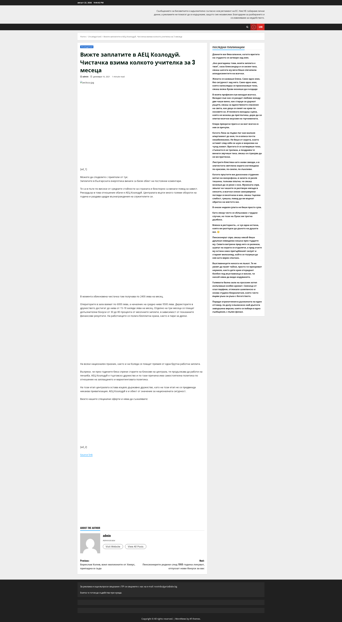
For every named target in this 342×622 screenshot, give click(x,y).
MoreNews (180, 618)
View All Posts (135, 546)
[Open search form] (247, 27)
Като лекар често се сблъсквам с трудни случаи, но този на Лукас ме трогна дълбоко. (235, 216)
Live (261, 26)
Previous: (107, 564)
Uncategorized (87, 47)
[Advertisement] (142, 148)
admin (85, 76)
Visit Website (113, 546)
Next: (173, 564)
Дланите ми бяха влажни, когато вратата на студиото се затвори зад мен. (236, 56)
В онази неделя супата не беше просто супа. (237, 207)
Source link (86, 454)
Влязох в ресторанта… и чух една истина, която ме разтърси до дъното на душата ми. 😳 (235, 228)
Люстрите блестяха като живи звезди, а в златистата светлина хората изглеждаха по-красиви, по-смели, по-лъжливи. (235, 166)
